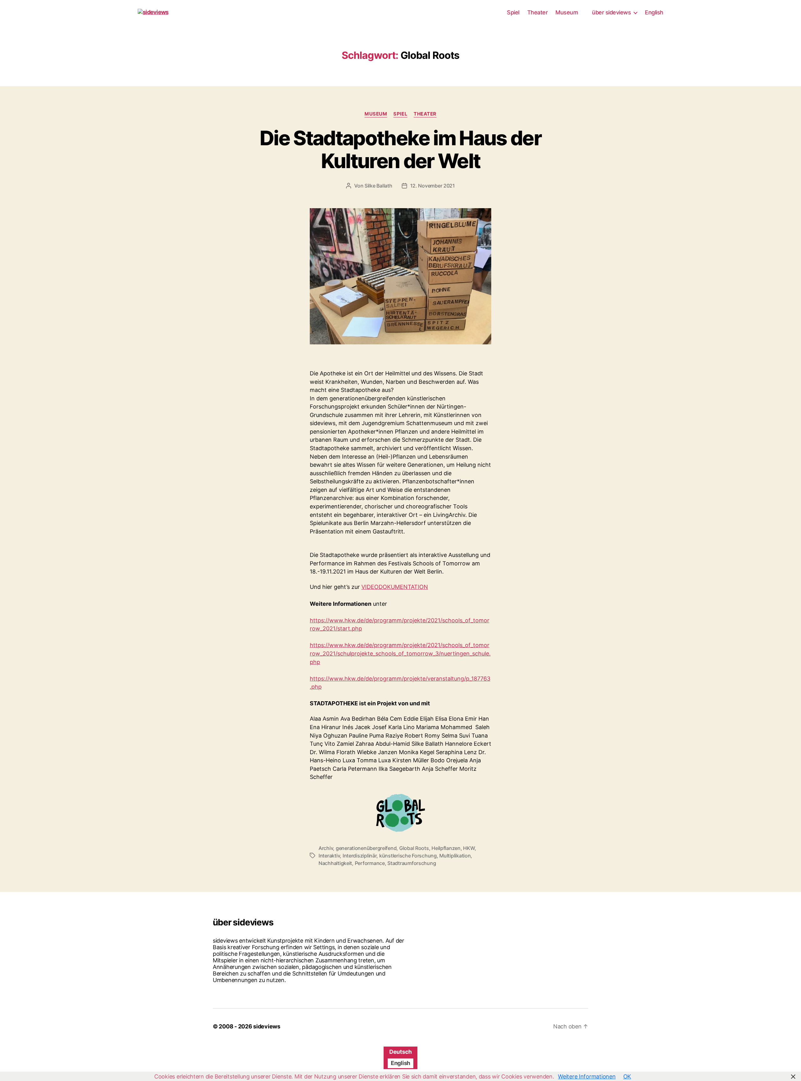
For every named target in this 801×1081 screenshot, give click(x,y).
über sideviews (611, 12)
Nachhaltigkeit (335, 863)
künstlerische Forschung (408, 855)
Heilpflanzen (446, 848)
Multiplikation (455, 855)
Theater (537, 12)
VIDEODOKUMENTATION (394, 587)
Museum (566, 12)
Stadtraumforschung (411, 863)
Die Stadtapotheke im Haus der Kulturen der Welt (400, 149)
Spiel (513, 12)
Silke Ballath (378, 186)
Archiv (326, 848)
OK (627, 1076)
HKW (468, 848)
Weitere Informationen (586, 1076)
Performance (370, 863)
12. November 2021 (432, 186)
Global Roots (414, 848)
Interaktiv (329, 855)
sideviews (266, 1026)
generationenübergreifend (366, 848)
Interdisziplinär (360, 855)
